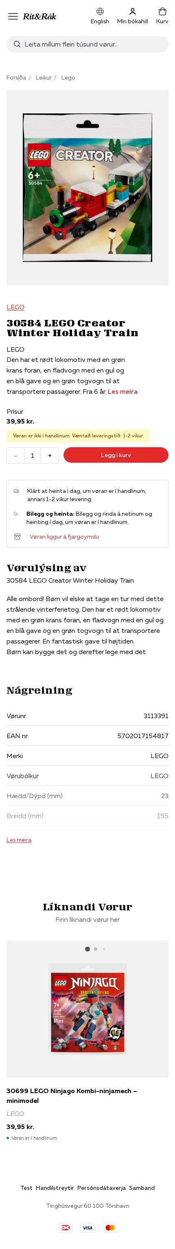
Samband (142, 1187)
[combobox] (93, 44)
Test (26, 1187)
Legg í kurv (116, 455)
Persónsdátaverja (101, 1187)
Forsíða (16, 77)
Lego (68, 77)
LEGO (15, 307)
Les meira (123, 391)
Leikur (44, 77)
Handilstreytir (55, 1187)
